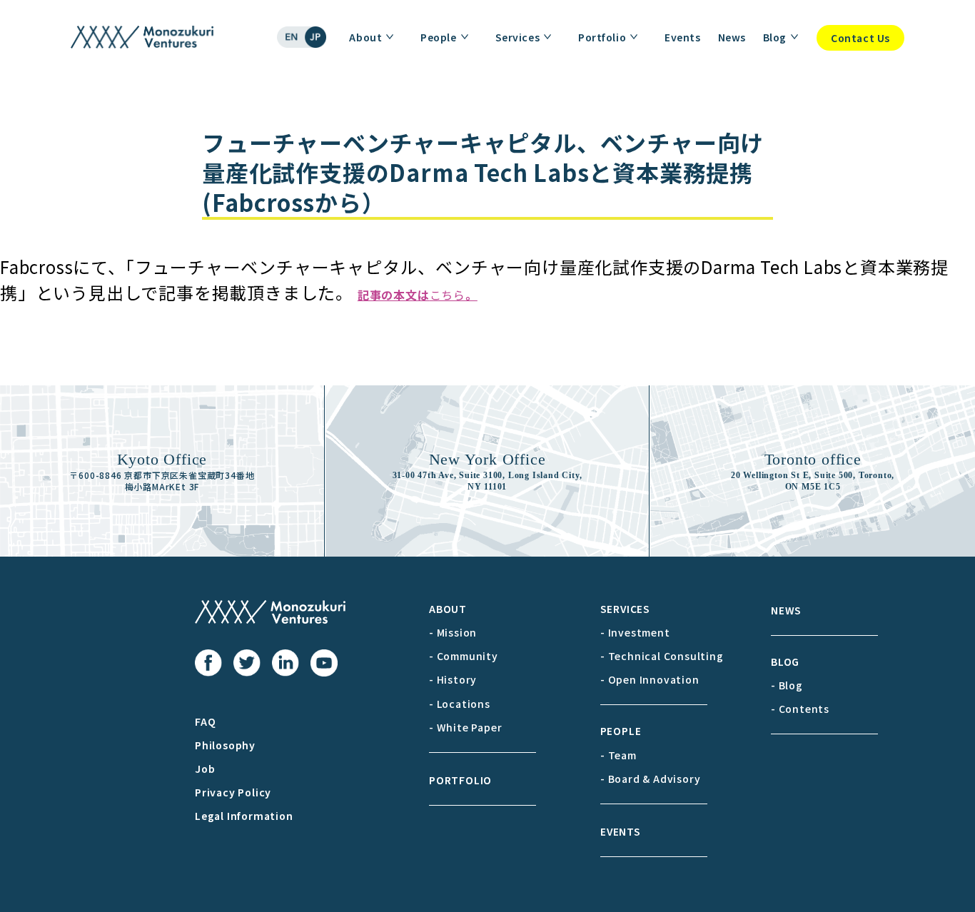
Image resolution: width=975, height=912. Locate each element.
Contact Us (860, 38)
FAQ (205, 721)
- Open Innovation (649, 679)
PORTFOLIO (460, 780)
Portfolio (602, 37)
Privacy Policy (233, 792)
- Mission (453, 632)
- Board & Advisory (650, 778)
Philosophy (225, 745)
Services (517, 37)
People (438, 37)
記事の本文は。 (418, 294)
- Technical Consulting (662, 656)
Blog (775, 37)
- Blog (787, 685)
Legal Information (244, 816)
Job (205, 768)
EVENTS (620, 831)
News (732, 37)
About (365, 37)
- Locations (459, 703)
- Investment (635, 632)
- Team (618, 755)
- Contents (800, 708)
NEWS (786, 610)
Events (682, 37)
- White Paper (465, 727)
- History (453, 679)
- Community (463, 656)
